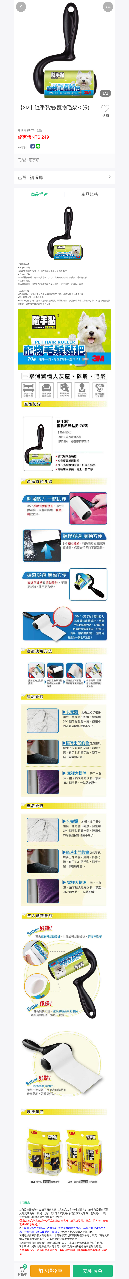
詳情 (77, 7)
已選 (22, 177)
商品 (51, 7)
